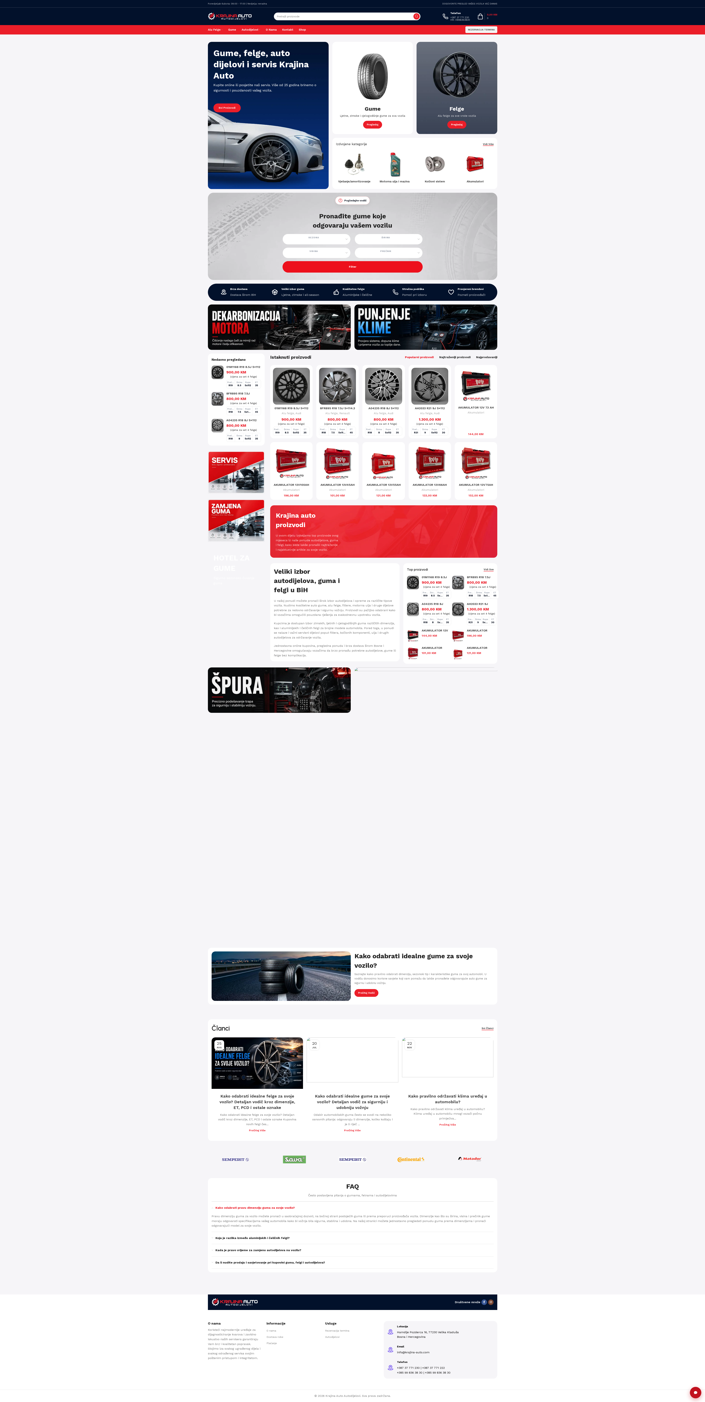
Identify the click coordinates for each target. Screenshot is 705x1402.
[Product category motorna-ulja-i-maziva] (394, 167)
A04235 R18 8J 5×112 (241, 420)
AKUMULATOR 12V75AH (476, 485)
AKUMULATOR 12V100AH (291, 485)
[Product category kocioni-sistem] (435, 167)
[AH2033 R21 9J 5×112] (429, 386)
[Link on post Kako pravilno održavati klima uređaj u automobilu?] (448, 1063)
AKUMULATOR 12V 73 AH (476, 407)
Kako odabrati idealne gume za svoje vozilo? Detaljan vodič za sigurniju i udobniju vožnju (352, 1102)
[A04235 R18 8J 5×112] (218, 425)
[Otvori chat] (695, 1392)
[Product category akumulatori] (475, 167)
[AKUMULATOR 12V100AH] (291, 463)
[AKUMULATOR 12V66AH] (429, 463)
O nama (271, 1330)
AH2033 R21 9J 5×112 (430, 408)
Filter (352, 266)
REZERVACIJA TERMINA (481, 29)
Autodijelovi (332, 1336)
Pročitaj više (257, 1130)
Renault (344, 413)
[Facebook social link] (484, 1302)
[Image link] (235, 1302)
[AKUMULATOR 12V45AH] (337, 463)
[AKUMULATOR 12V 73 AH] (475, 386)
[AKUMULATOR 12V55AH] (383, 463)
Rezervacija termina (337, 1330)
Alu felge (288, 413)
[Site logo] (230, 16)
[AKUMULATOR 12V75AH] (475, 463)
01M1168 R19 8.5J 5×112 (243, 367)
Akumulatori (476, 412)
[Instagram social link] (491, 1302)
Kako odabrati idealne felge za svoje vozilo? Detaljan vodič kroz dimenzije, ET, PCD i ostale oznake (257, 1102)
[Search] (416, 16)
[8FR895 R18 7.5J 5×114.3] (218, 399)
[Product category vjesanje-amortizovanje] (354, 167)
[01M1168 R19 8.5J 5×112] (218, 372)
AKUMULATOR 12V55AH (384, 485)
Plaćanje (272, 1343)
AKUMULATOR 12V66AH (430, 485)
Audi (298, 413)
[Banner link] (268, 115)
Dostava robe (275, 1336)
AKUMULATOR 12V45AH (338, 485)
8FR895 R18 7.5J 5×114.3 (337, 408)
